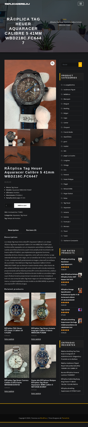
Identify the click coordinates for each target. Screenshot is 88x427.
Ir (80, 64)
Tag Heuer (24, 215)
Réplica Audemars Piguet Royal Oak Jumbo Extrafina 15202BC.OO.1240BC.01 (70, 365)
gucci (65, 141)
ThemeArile (65, 418)
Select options (9, 339)
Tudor (66, 236)
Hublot (66, 146)
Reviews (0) (31, 230)
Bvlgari (66, 113)
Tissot (66, 231)
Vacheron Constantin (71, 241)
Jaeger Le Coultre (69, 156)
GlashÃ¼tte (67, 137)
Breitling (66, 108)
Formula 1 (67, 222)
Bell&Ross (67, 94)
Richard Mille (68, 189)
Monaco (66, 226)
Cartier (66, 123)
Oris (65, 170)
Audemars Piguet (69, 90)
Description (13, 230)
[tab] (13, 230)
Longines (67, 160)
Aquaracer (16, 215)
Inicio (64, 19)
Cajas (65, 118)
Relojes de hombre (14, 218)
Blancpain (67, 99)
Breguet (66, 104)
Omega (66, 165)
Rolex (65, 198)
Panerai (66, 175)
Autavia (66, 212)
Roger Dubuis (68, 193)
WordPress (43, 418)
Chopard (67, 127)
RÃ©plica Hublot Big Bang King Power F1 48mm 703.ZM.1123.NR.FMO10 (70, 381)
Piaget (66, 184)
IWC (65, 151)
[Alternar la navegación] (81, 4)
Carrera (66, 217)
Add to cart (22, 205)
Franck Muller (68, 132)
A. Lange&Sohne (69, 85)
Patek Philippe (68, 179)
